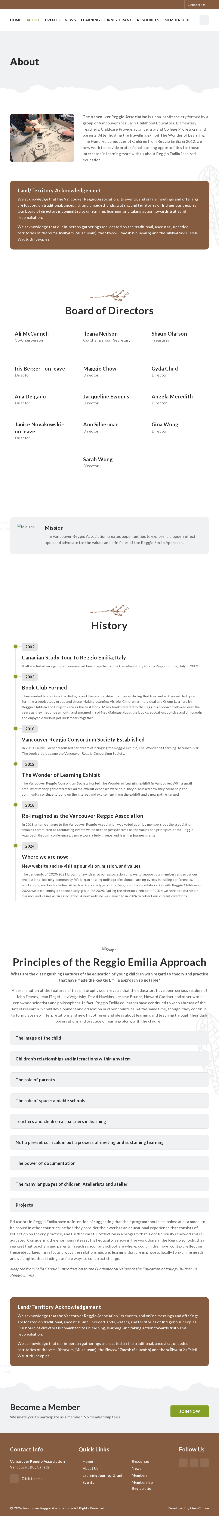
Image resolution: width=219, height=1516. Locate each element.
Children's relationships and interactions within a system (73, 1058)
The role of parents (35, 1079)
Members (140, 1475)
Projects (24, 1204)
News (70, 20)
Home (15, 20)
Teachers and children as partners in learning (61, 1121)
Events (52, 20)
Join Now (189, 1411)
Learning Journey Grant (106, 20)
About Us (91, 1468)
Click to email (33, 1478)
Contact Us (197, 5)
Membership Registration (142, 1485)
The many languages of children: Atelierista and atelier (72, 1184)
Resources (148, 20)
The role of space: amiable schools (50, 1100)
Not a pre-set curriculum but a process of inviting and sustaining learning (90, 1142)
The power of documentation (45, 1163)
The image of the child (38, 1037)
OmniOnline (199, 1508)
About (33, 20)
